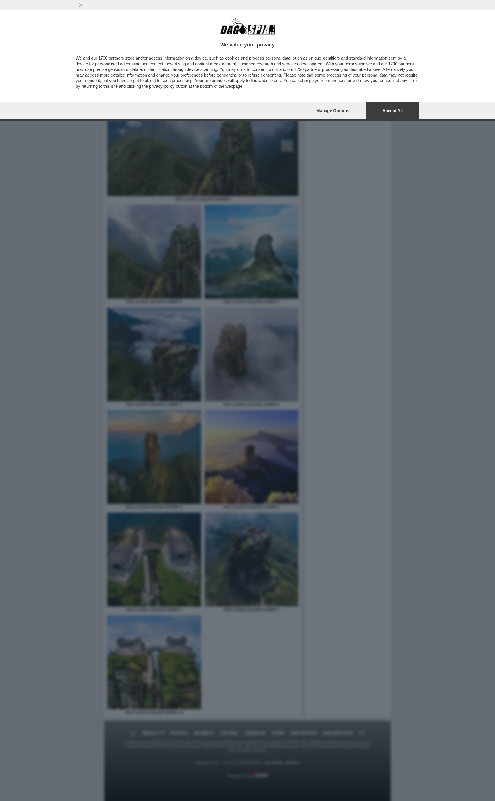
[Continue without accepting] (81, 5)
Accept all (392, 110)
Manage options (332, 110)
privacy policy (162, 86)
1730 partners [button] (111, 58)
